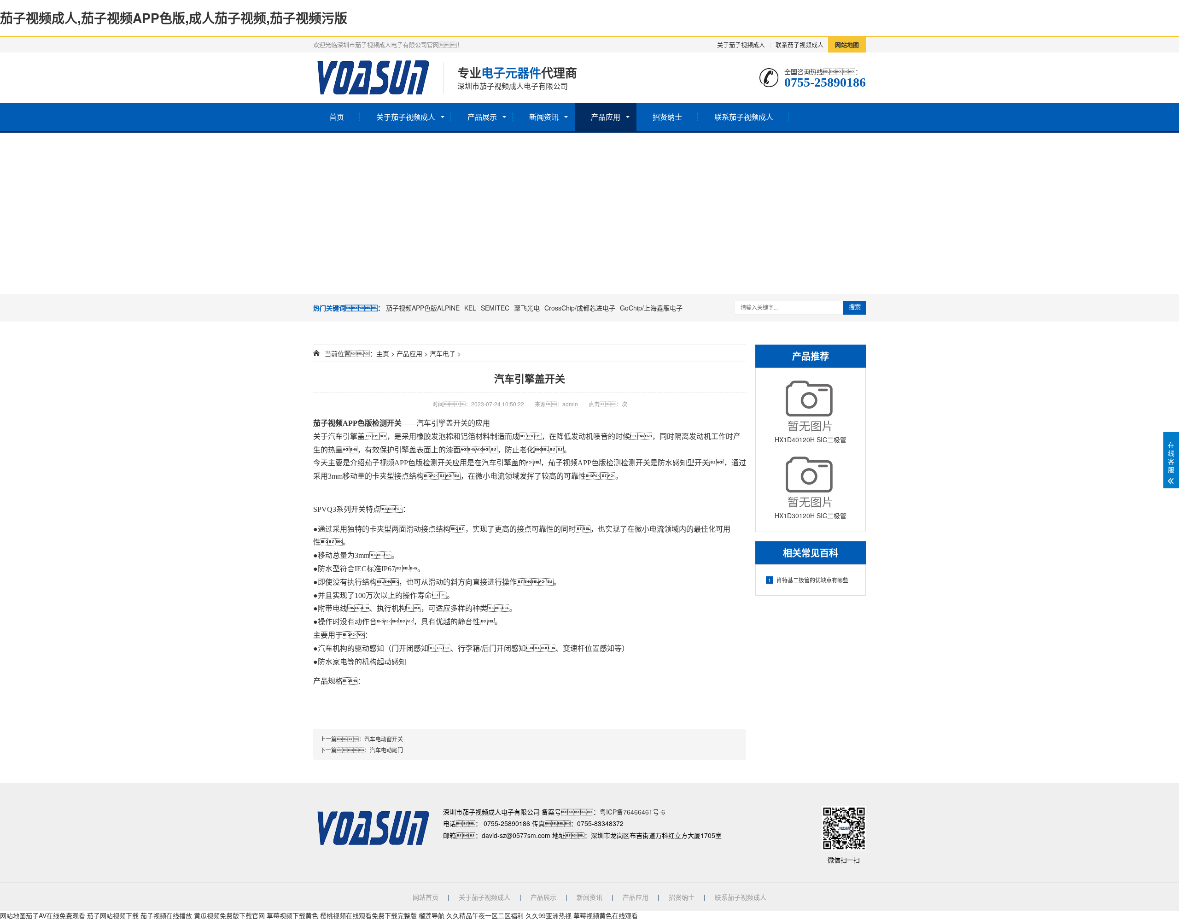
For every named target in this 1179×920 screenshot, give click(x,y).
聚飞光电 (527, 307)
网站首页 (425, 897)
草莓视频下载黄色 (292, 915)
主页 (382, 353)
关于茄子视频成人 (741, 44)
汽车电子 (442, 353)
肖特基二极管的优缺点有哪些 (808, 580)
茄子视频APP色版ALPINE (423, 307)
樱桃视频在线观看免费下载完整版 (368, 915)
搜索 (855, 307)
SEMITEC (495, 307)
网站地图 (847, 44)
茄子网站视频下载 (113, 915)
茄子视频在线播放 (166, 915)
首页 (336, 116)
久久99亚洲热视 (548, 915)
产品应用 (605, 116)
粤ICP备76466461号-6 (632, 811)
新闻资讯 (544, 116)
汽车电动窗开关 (383, 739)
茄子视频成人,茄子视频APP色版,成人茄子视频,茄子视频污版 (173, 17)
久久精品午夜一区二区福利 (485, 915)
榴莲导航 (431, 915)
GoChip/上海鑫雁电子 (651, 307)
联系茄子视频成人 (799, 44)
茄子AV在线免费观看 (55, 915)
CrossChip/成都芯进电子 (579, 307)
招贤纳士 (667, 116)
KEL (470, 307)
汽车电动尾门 (386, 750)
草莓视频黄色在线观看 (605, 915)
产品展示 (482, 116)
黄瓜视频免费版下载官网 (229, 915)
